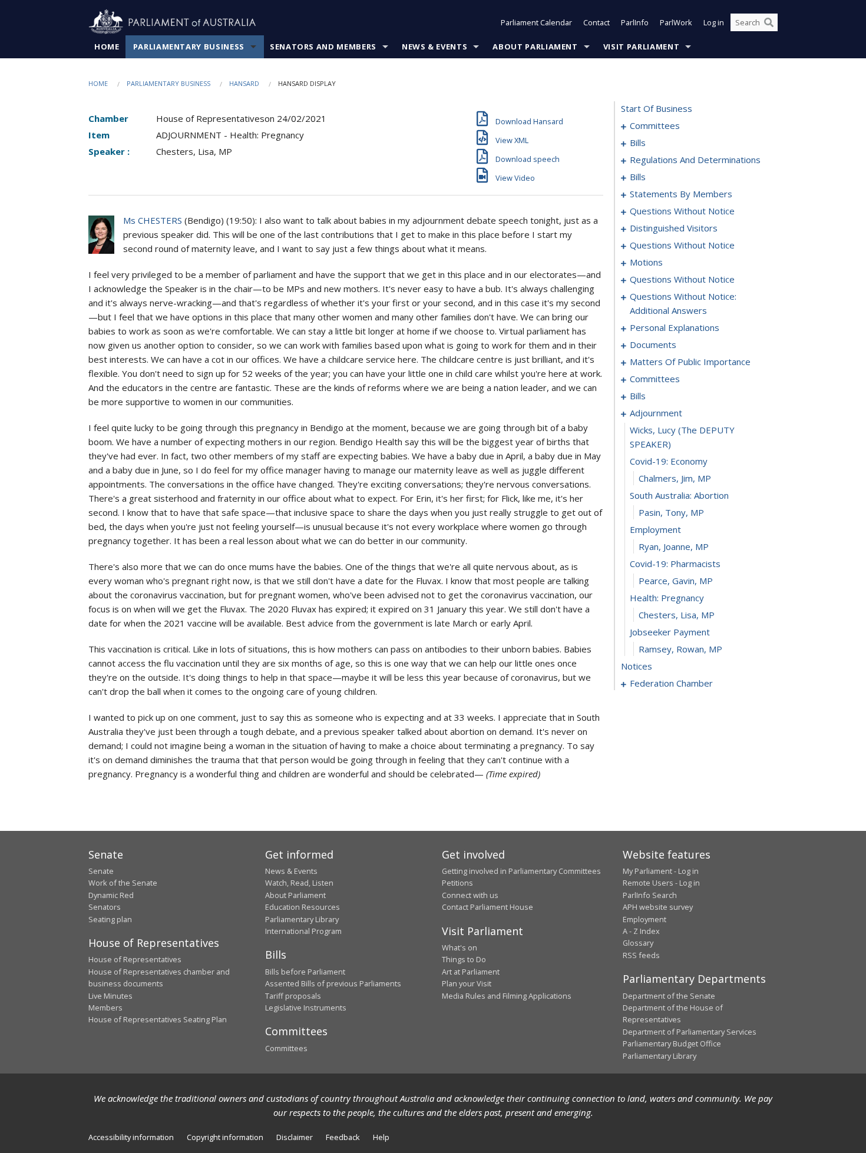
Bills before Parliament (305, 971)
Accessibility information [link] (131, 1137)
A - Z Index (641, 931)
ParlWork (676, 22)
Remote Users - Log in (661, 882)
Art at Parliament (471, 971)
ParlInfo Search (650, 895)
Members (105, 1007)
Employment (644, 919)
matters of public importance (690, 361)
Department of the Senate (669, 995)
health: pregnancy (667, 598)
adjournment (656, 413)
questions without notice (682, 211)
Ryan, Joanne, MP (674, 546)
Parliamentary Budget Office (672, 1043)
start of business (656, 108)
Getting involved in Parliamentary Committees (521, 871)
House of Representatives (134, 959)
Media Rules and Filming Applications (506, 995)
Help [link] (381, 1137)
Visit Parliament (641, 46)
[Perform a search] (769, 22)
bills (638, 142)
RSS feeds (641, 955)
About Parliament (535, 46)
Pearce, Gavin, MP (676, 581)
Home (107, 46)
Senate (101, 871)
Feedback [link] (343, 1137)
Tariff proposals (293, 995)
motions (646, 262)
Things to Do (464, 959)
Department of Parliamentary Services (689, 1031)
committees (655, 125)
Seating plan (110, 919)
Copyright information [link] (225, 1137)
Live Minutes (110, 995)
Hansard (244, 83)
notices (636, 666)
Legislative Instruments (305, 1007)
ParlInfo (635, 22)
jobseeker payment (670, 632)
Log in (713, 22)
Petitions (457, 882)
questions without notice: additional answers (683, 303)
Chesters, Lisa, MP (677, 615)
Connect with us (470, 895)
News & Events (434, 46)
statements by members (681, 194)
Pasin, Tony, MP (671, 512)
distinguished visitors (674, 228)
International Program (303, 931)
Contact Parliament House (487, 907)
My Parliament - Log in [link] (661, 871)
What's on (459, 947)
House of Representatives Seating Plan (157, 1019)
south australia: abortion (679, 495)
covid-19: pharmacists (675, 563)
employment (655, 529)
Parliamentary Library (302, 919)
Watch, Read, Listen (299, 882)
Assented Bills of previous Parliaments (333, 983)
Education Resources (302, 907)
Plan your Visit (466, 983)
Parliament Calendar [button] (536, 22)
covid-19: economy (669, 461)
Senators (104, 907)
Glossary (638, 942)
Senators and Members (323, 46)
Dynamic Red (111, 895)
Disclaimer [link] (294, 1137)
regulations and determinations (695, 159)
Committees (286, 1048)
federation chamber (671, 683)
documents (653, 344)
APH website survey (658, 907)
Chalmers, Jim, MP (675, 478)
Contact (596, 22)
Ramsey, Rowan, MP (680, 649)
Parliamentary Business (188, 46)
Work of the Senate (122, 882)
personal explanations (674, 327)
